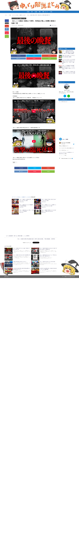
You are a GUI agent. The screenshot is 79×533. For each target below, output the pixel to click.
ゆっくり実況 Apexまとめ (63, 101)
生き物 (36, 11)
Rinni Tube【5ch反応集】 (66, 142)
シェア (7, 21)
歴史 (40, 11)
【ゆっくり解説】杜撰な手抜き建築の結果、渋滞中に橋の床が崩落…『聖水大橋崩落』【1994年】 (36, 238)
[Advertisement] (34, 182)
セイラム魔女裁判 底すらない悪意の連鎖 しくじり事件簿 (17, 235)
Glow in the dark (64, 158)
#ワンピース (61, 152)
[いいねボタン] (14, 162)
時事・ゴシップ (45, 11)
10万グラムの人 (54, 25)
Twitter (65, 155)
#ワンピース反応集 (67, 152)
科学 (32, 11)
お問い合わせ (6, 276)
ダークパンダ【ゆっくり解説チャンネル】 (19, 18)
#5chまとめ (63, 153)
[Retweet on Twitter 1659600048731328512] (61, 155)
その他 (51, 11)
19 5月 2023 (70, 158)
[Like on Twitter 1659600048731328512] (63, 155)
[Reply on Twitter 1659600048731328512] (60, 155)
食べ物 (28, 11)
